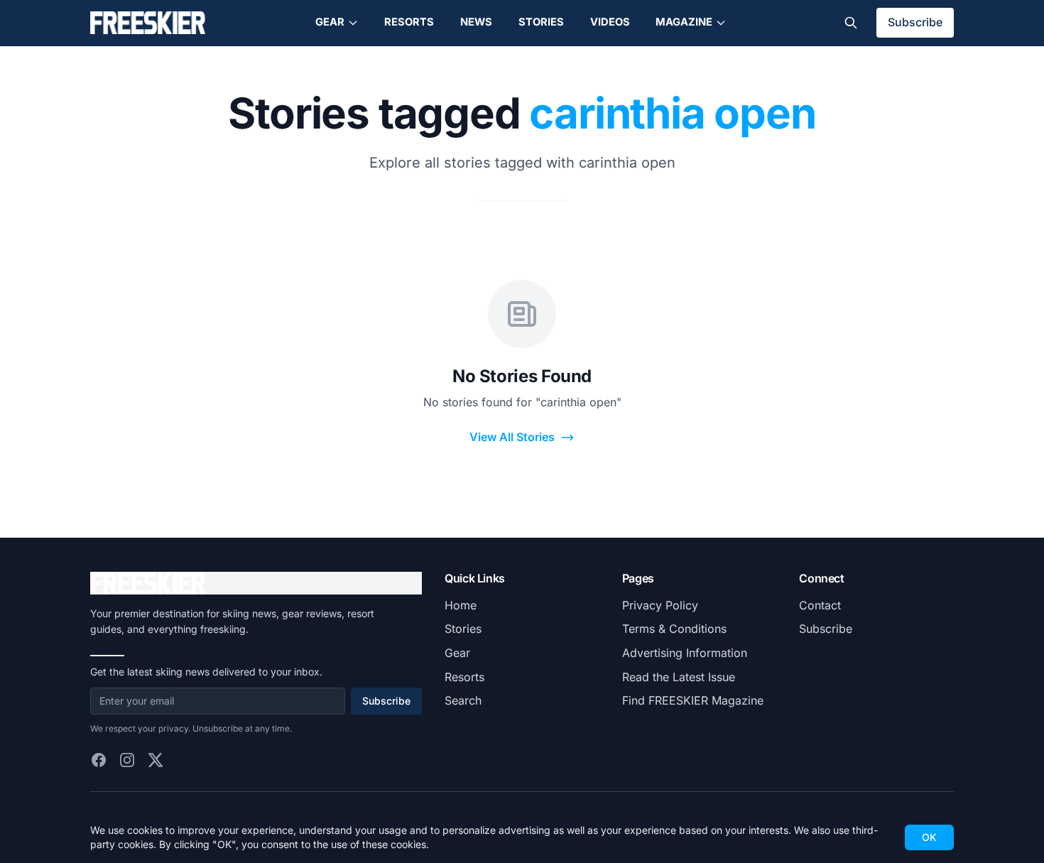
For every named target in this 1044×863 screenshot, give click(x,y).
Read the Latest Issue (678, 677)
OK (929, 837)
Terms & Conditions (674, 629)
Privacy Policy (660, 605)
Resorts (409, 22)
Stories (541, 22)
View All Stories (512, 437)
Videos (610, 22)
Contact (820, 605)
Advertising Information (684, 653)
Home (461, 605)
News (476, 22)
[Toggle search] (851, 23)
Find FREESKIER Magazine (692, 700)
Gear (329, 22)
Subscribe (915, 22)
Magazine (684, 22)
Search (463, 700)
